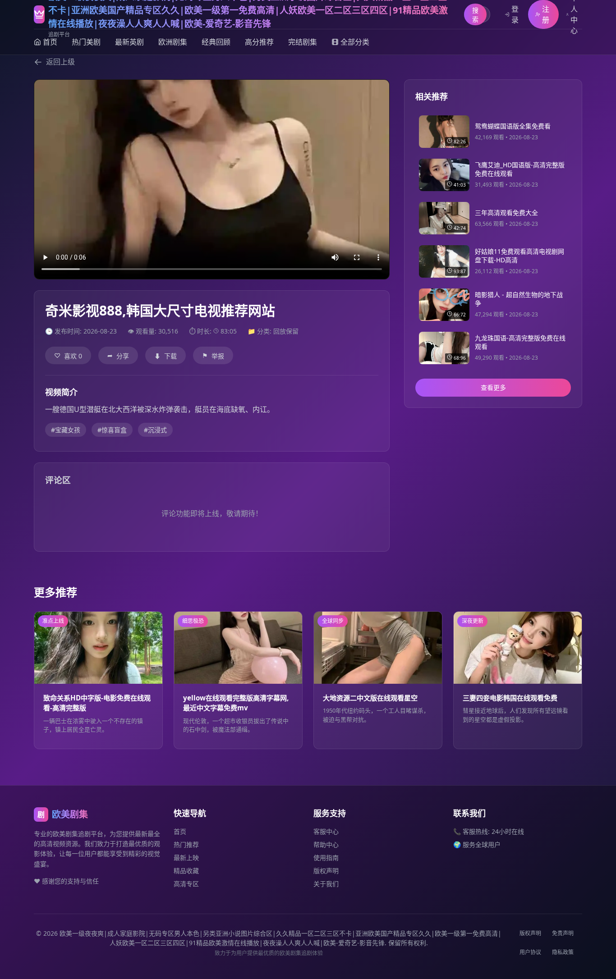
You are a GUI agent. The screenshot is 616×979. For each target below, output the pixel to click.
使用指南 (326, 857)
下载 (165, 356)
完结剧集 (302, 42)
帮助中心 (326, 844)
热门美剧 (86, 42)
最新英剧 (129, 42)
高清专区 (186, 883)
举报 (213, 355)
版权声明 (326, 870)
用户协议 (530, 952)
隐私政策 (563, 952)
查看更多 (493, 388)
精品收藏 (186, 870)
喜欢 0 (68, 355)
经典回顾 (216, 42)
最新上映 (186, 857)
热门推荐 (186, 844)
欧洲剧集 (172, 42)
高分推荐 (259, 42)
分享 (118, 355)
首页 (180, 831)
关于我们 (326, 883)
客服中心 (326, 831)
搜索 (475, 14)
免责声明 (563, 933)
